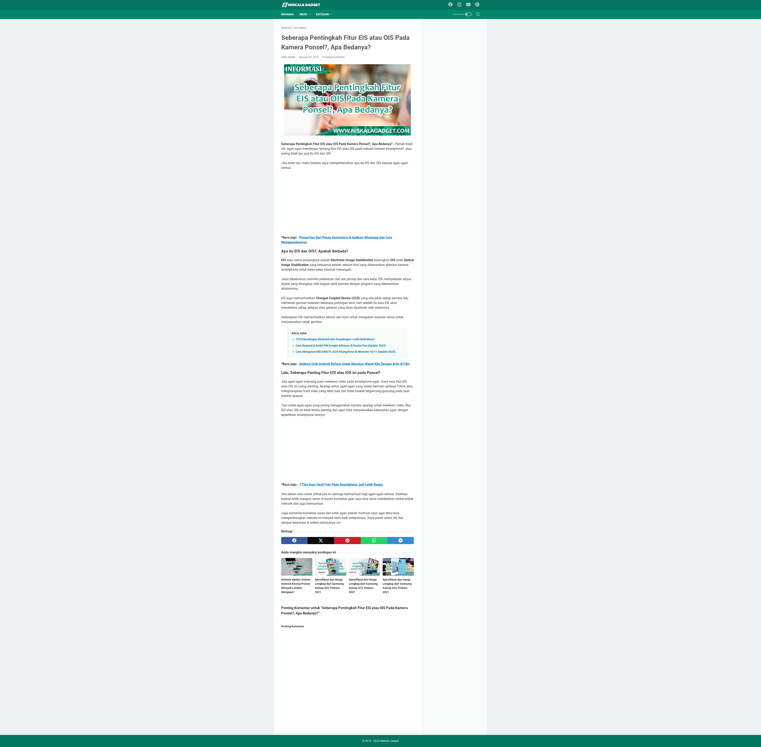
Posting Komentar (333, 57)
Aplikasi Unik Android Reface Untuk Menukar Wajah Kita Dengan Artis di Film (354, 364)
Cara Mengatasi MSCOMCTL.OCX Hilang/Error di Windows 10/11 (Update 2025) (346, 351)
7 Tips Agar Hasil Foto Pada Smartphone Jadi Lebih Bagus (341, 484)
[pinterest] (347, 540)
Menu (303, 14)
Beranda (287, 14)
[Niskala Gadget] (303, 4)
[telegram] (400, 540)
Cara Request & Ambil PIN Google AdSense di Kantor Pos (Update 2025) (341, 345)
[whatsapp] (374, 540)
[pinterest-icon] (477, 5)
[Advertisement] (347, 202)
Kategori (322, 14)
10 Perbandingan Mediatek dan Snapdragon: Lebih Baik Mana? (335, 339)
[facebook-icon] (450, 5)
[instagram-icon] (459, 5)
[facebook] (294, 540)
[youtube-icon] (468, 5)
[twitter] (321, 540)
